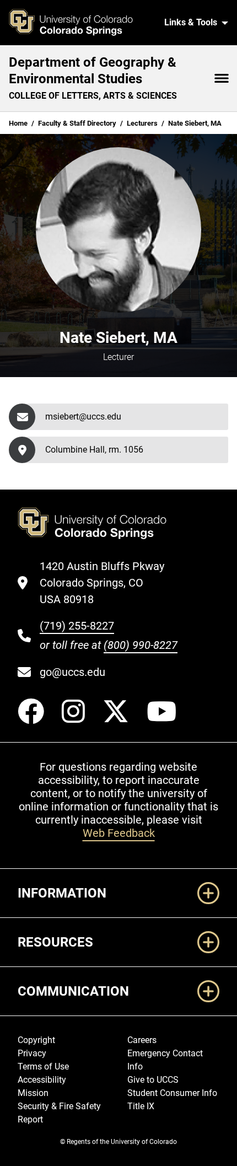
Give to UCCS (153, 1079)
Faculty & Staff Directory (77, 123)
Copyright (36, 1040)
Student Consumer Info (172, 1093)
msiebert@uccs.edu (83, 416)
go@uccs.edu (72, 672)
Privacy (32, 1053)
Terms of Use (43, 1066)
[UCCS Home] (78, 22)
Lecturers (142, 123)
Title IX (140, 1106)
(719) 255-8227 (77, 625)
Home (18, 123)
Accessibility (42, 1079)
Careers (142, 1040)
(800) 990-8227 (140, 645)
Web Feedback (119, 833)
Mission (33, 1093)
